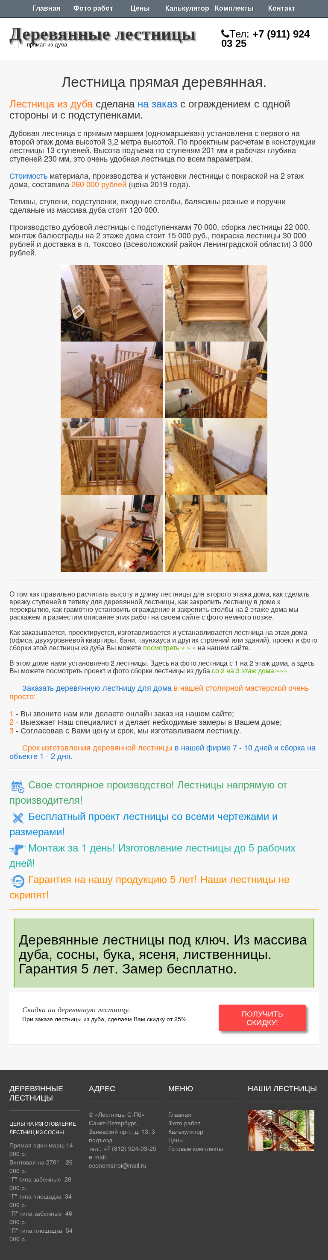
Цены (140, 8)
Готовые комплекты (195, 1148)
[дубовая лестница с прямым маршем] (112, 301)
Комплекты (234, 8)
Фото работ (93, 8)
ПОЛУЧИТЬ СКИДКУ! (262, 1017)
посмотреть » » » (169, 647)
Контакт (281, 8)
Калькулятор (187, 8)
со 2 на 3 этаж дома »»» (249, 670)
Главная (46, 8)
